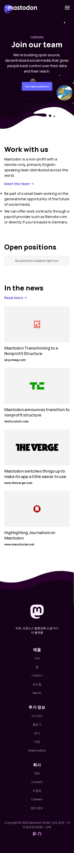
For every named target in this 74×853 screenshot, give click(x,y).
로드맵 (37, 684)
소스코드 (37, 716)
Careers (37, 799)
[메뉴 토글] (67, 7)
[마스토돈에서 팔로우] (34, 834)
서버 (37, 658)
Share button (37, 750)
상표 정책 (58, 823)
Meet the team (17, 183)
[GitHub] (39, 834)
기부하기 (37, 676)
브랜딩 (37, 791)
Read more (13, 297)
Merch (37, 693)
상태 (48, 827)
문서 (37, 733)
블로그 (37, 724)
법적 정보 (37, 808)
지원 (37, 742)
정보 (37, 773)
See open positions (37, 86)
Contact (37, 782)
